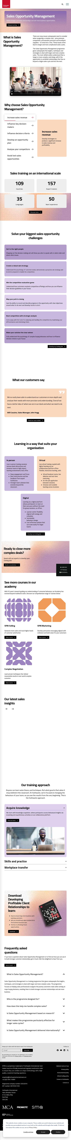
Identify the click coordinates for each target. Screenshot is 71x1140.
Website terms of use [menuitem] (62, 1066)
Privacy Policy (18, 1056)
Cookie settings (28, 1132)
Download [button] (12, 931)
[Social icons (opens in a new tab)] (58, 1050)
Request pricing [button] (12, 25)
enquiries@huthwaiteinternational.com (14, 1077)
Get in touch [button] (9, 965)
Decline (58, 1132)
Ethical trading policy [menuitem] (63, 1076)
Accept (43, 1132)
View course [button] (9, 637)
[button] (63, 570)
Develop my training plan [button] (56, 346)
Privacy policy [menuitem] (65, 1069)
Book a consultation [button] (10, 565)
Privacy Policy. (33, 1127)
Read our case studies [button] (34, 420)
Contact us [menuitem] (66, 1083)
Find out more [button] (12, 820)
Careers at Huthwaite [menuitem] (63, 1079)
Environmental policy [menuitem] (63, 1073)
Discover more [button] (34, 212)
